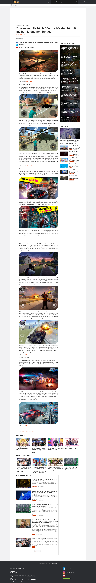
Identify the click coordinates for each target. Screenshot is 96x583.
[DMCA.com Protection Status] (67, 579)
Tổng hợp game (25, 431)
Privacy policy (54, 563)
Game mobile (31, 431)
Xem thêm (38, 551)
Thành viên (82, 1)
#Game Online (27, 1)
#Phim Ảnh (69, 1)
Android (30, 81)
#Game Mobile (34, 1)
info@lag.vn (17, 573)
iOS (27, 81)
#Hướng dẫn (54, 1)
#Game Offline (42, 1)
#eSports (49, 1)
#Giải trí (75, 1)
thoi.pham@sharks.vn (22, 576)
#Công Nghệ (62, 1)
